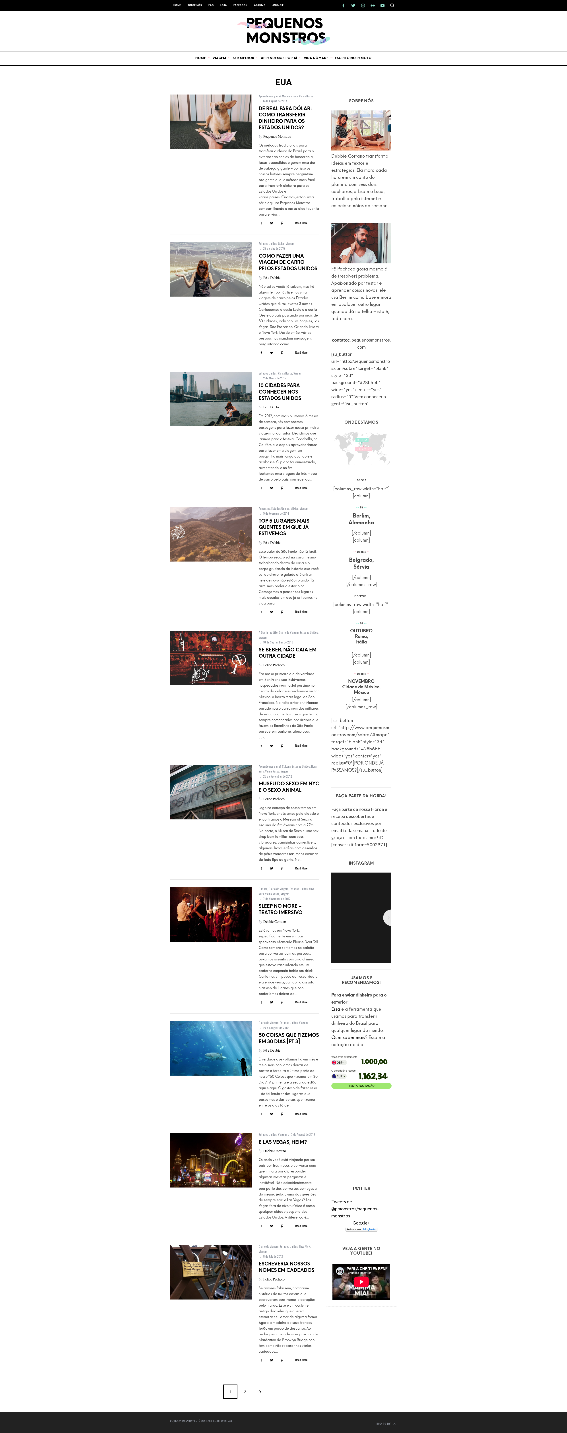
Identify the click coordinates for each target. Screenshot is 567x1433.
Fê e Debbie (271, 277)
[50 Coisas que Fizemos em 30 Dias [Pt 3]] (211, 1048)
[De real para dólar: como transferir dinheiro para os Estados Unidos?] (211, 122)
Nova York (304, 1246)
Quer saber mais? (349, 1038)
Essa (335, 1009)
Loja (223, 5)
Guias (281, 243)
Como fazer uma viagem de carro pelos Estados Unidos (288, 263)
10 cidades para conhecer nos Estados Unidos (280, 392)
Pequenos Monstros (277, 136)
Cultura (286, 766)
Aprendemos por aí (270, 96)
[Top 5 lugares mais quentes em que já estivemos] (211, 534)
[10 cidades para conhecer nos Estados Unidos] (211, 399)
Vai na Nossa (306, 96)
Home (177, 5)
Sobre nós (195, 5)
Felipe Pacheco (274, 664)
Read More (301, 223)
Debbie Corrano (274, 921)
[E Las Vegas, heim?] (211, 1160)
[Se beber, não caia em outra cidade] (211, 658)
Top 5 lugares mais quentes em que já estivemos (284, 528)
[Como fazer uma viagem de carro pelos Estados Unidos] (211, 269)
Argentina (264, 508)
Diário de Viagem (289, 632)
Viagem (290, 243)
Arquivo (260, 5)
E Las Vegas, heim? (283, 1142)
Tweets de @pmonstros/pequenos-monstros (355, 1208)
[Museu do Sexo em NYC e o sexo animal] (211, 792)
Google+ (361, 1222)
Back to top (384, 1423)
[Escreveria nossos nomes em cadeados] (211, 1272)
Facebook (240, 5)
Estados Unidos (268, 243)
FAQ (211, 5)
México (294, 508)
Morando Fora (290, 96)
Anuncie (278, 5)
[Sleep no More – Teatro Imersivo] (211, 914)
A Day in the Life (268, 632)
